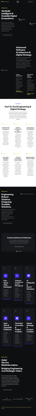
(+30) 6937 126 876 (19, 399)
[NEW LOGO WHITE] (5, 1)
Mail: (7, 398)
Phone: (14, 399)
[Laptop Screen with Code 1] (5, 123)
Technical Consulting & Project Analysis (18, 159)
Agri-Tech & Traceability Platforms (6, 159)
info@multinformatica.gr (6, 399)
